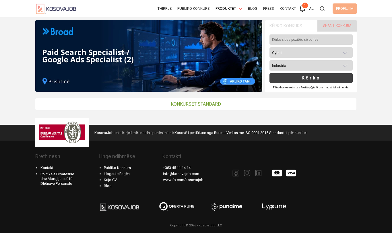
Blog (108, 186)
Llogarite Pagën (117, 174)
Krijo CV (110, 180)
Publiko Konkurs (117, 168)
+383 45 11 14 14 (177, 168)
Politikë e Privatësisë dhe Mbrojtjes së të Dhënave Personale (57, 179)
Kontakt (46, 168)
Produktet (226, 8)
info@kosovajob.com (181, 174)
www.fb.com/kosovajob (183, 180)
